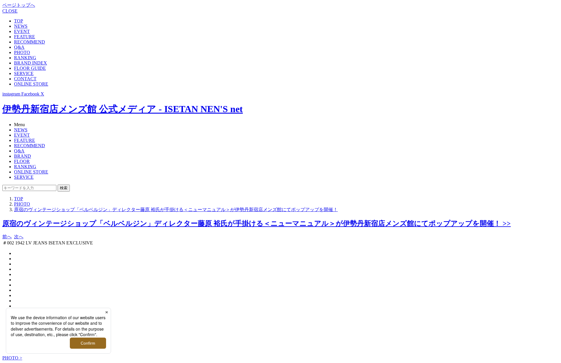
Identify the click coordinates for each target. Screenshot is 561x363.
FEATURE (24, 36)
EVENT (22, 31)
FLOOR (22, 161)
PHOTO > (12, 357)
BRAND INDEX (30, 62)
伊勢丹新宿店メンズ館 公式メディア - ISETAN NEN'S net (122, 109)
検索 (63, 188)
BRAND (22, 156)
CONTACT (25, 78)
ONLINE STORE (31, 83)
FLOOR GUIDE (30, 68)
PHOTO (22, 52)
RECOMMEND (29, 41)
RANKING (25, 57)
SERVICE (24, 73)
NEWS (20, 26)
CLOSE (10, 10)
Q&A (19, 47)
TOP (18, 20)
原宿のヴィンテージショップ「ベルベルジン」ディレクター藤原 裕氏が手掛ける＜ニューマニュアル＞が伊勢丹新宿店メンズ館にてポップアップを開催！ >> (256, 223)
